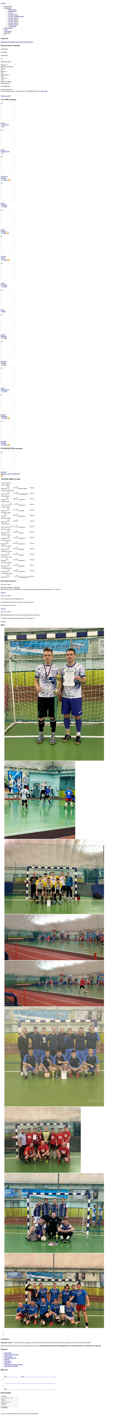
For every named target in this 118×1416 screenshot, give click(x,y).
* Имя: (3, 1400)
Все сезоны (8, 1353)
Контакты (7, 33)
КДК (5, 29)
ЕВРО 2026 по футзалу (11, 1354)
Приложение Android (11, 1366)
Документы (8, 31)
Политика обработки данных (13, 1364)
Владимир (7, 8)
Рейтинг (7, 1359)
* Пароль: (4, 1403)
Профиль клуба (5, 96)
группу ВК (43, 91)
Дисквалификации (10, 1358)
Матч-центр (8, 6)
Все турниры (8, 28)
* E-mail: (3, 1396)
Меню (3, 3)
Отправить (4, 1407)
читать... (3, 592)
